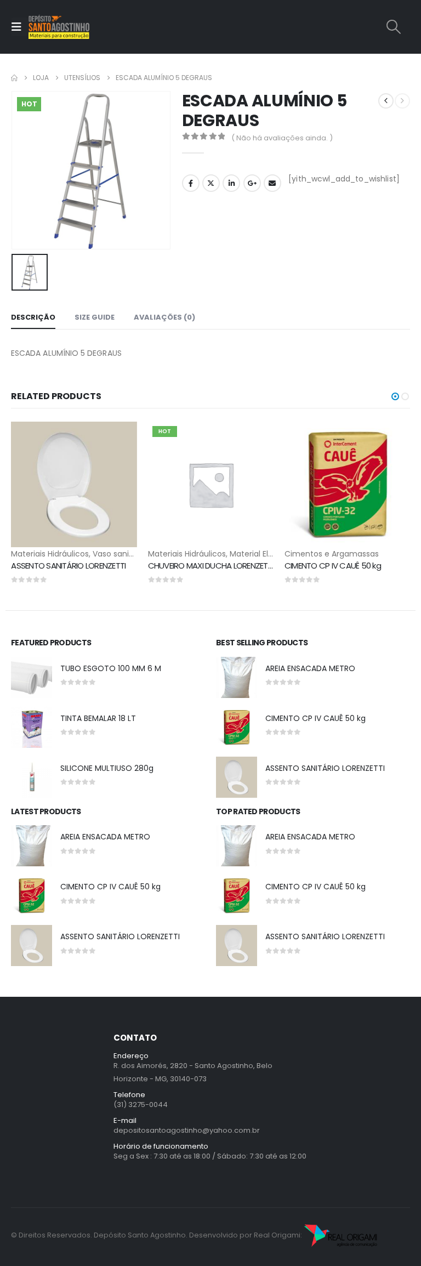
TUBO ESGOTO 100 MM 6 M (110, 668)
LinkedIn (231, 183)
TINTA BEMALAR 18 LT (98, 718)
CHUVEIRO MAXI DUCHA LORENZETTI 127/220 (225, 565)
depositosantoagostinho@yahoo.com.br (186, 1130)
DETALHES (74, 431)
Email (272, 183)
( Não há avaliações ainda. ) (282, 138)
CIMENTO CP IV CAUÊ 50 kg (333, 565)
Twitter (211, 183)
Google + (252, 183)
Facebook (191, 183)
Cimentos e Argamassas (332, 553)
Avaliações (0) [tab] (164, 317)
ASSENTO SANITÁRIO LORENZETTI (68, 565)
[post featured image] (31, 677)
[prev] (386, 101)
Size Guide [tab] (95, 317)
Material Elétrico (260, 553)
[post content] (73, 484)
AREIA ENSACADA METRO (310, 668)
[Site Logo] (59, 27)
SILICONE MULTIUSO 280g (106, 768)
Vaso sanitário (119, 553)
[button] (393, 27)
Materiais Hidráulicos (50, 553)
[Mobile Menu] (20, 27)
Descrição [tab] (33, 317)
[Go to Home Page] (14, 77)
